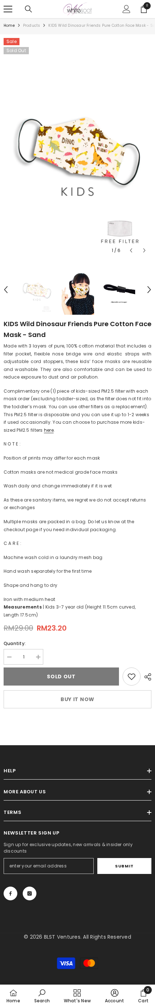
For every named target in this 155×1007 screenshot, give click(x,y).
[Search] (28, 9)
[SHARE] (146, 677)
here (49, 430)
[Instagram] (29, 893)
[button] (131, 250)
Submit (124, 866)
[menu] (8, 9)
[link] (132, 676)
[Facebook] (10, 893)
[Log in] (126, 9)
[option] (77, 147)
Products (31, 25)
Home (9, 25)
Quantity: (15, 643)
